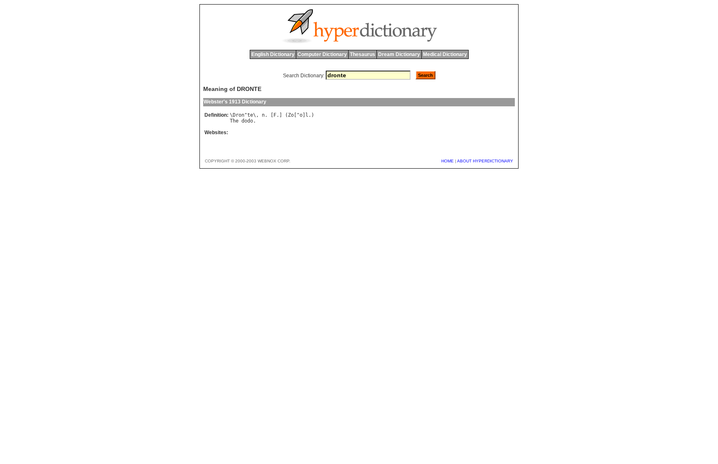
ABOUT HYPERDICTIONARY (485, 161)
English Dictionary (273, 54)
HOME (447, 161)
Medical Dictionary (445, 54)
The (234, 121)
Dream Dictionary (399, 54)
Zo (291, 115)
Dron (238, 115)
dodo (247, 121)
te (250, 115)
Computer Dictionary (322, 54)
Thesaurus (362, 54)
